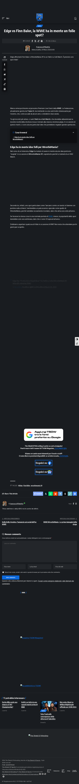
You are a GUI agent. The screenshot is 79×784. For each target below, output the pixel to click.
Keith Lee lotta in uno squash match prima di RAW (29, 704)
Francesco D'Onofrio (43, 47)
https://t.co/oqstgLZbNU (22, 283)
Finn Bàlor (26, 485)
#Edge (20, 485)
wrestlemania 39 (36, 485)
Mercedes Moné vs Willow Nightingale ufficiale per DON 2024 (68, 704)
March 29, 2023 (50, 287)
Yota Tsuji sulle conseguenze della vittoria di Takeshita (48, 716)
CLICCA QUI (64, 456)
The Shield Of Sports (34, 760)
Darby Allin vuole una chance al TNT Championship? (9, 704)
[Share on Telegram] (4, 79)
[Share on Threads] (65, 494)
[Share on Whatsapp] (4, 69)
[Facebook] (73, 503)
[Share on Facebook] (32, 41)
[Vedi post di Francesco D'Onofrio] (28, 48)
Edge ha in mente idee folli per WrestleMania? (24, 138)
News (39, 26)
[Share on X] (35, 41)
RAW (51, 216)
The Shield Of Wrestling (9, 772)
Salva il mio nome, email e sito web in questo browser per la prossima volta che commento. (32, 572)
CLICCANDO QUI (60, 448)
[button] (4, 18)
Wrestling (18, 287)
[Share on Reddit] (4, 74)
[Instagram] (76, 503)
